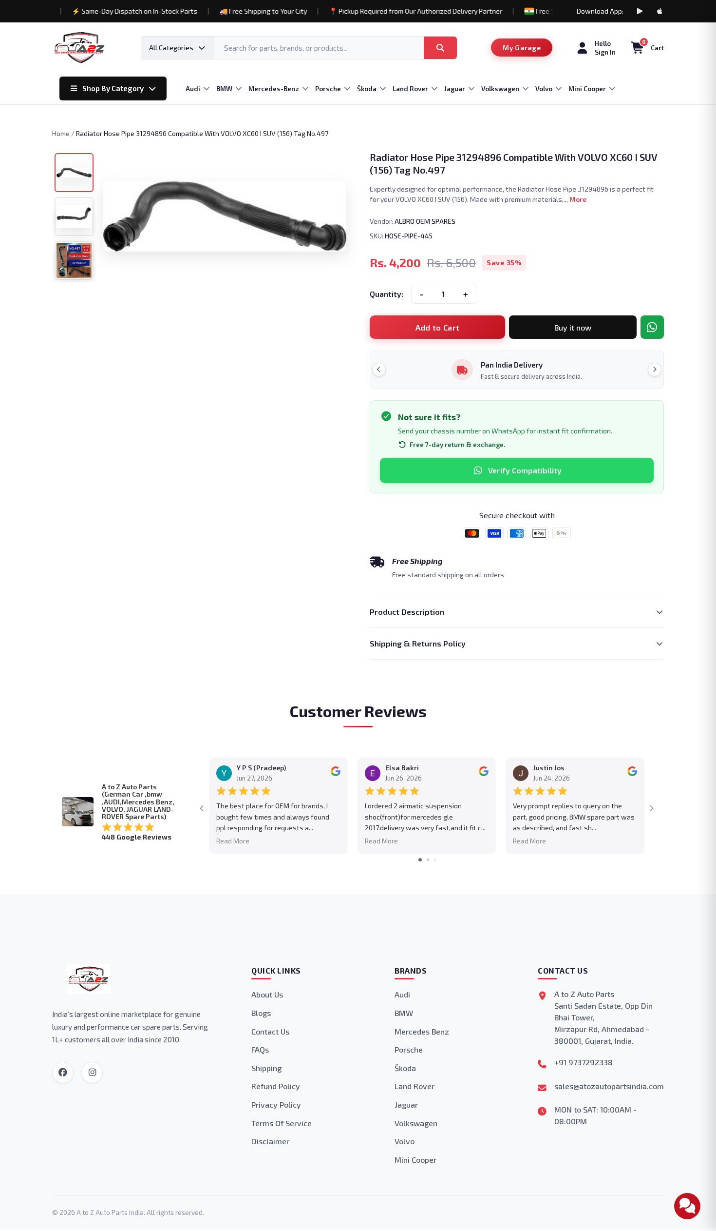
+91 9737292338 (583, 1062)
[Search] (440, 48)
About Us (267, 994)
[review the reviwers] (335, 774)
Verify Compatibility (525, 470)
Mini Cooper (415, 1159)
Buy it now (572, 327)
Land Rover (414, 1086)
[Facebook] (63, 1072)
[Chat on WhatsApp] (652, 327)
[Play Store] (639, 11)
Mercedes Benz (422, 1031)
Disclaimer (270, 1141)
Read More (232, 841)
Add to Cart (437, 327)
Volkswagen (416, 1123)
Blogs (261, 1012)
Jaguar (406, 1104)
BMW (404, 1012)
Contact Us (270, 1031)
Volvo (405, 1141)
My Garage (522, 47)
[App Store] (660, 11)
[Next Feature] (654, 369)
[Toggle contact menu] (687, 1206)
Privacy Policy (276, 1104)
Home (61, 133)
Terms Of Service (281, 1123)
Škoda (405, 1068)
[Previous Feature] (379, 369)
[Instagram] (92, 1072)
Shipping (266, 1068)
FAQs (260, 1049)
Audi (402, 994)
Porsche (409, 1049)
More (577, 199)
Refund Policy (275, 1086)
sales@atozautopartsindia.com (609, 1086)
